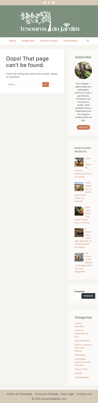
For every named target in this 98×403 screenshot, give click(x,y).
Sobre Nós (28, 41)
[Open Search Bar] (88, 41)
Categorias (70, 41)
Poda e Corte (81, 369)
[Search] (45, 84)
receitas (78, 373)
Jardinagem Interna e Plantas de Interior (83, 362)
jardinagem (80, 355)
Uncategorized (82, 377)
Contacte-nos (49, 41)
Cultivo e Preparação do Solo (82, 333)
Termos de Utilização (46, 394)
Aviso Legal (67, 394)
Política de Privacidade (19, 394)
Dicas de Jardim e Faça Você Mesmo (83, 347)
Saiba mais (83, 127)
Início (12, 41)
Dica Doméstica (82, 340)
